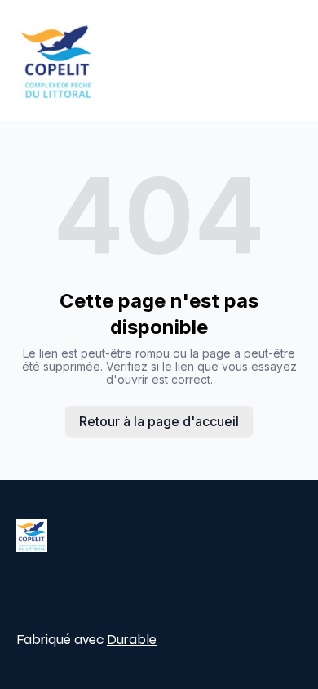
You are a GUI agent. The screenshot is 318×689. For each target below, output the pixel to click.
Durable (132, 639)
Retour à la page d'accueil (159, 421)
